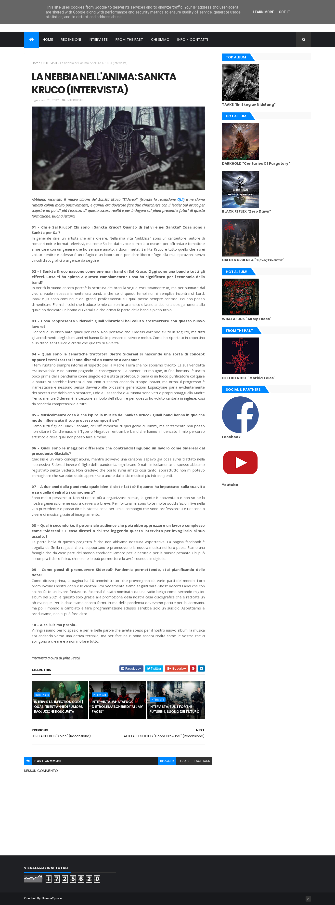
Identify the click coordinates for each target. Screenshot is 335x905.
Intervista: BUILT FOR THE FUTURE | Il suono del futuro (174, 709)
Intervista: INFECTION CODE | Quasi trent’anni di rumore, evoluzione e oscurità (58, 706)
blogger (167, 761)
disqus (184, 761)
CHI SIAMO (160, 39)
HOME (48, 39)
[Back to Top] (308, 899)
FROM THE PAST (129, 39)
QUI (180, 199)
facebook (202, 761)
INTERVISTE (98, 39)
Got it (284, 12)
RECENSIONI (71, 39)
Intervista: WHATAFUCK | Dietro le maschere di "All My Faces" (117, 706)
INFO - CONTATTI (192, 39)
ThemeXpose (51, 898)
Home (36, 63)
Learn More (263, 12)
